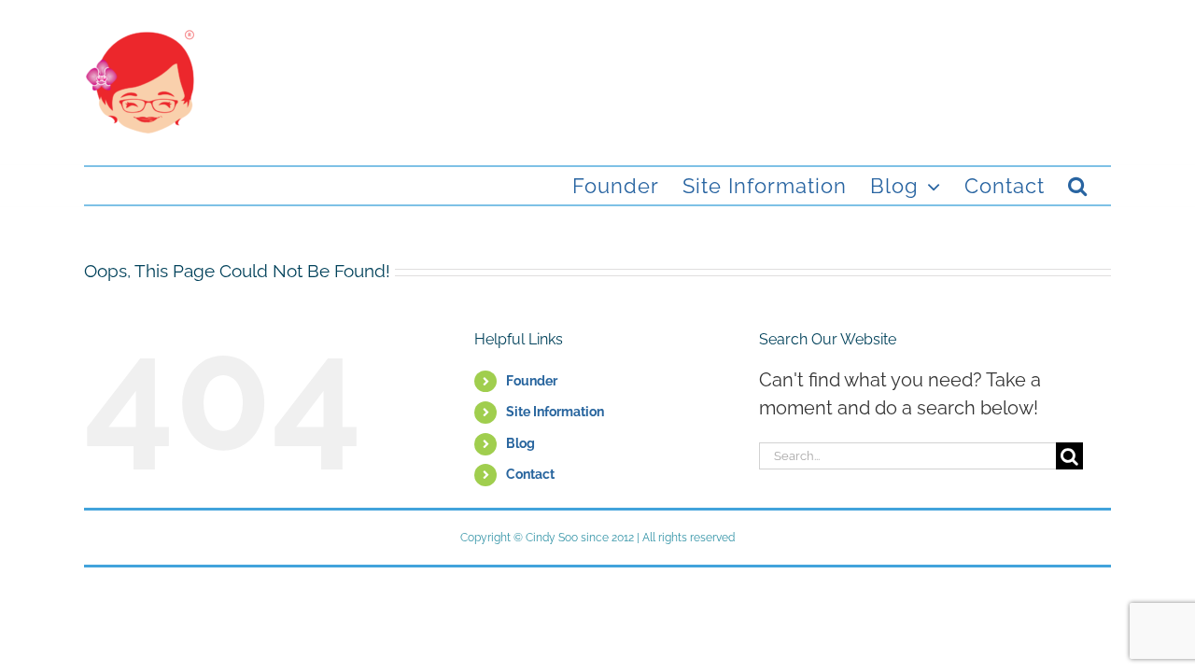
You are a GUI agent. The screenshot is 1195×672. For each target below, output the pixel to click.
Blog (520, 443)
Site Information (555, 411)
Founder (531, 380)
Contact (530, 474)
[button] (1078, 185)
